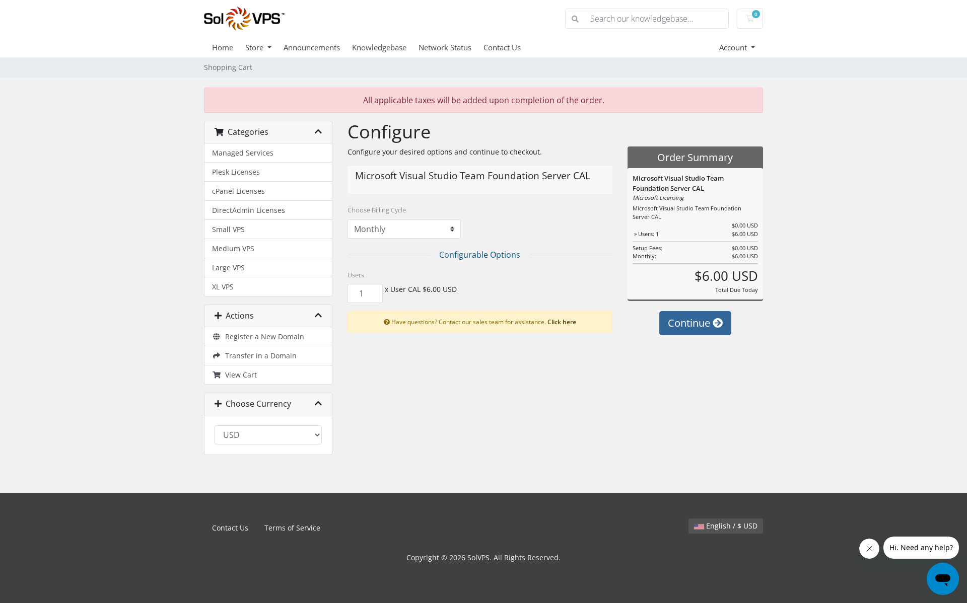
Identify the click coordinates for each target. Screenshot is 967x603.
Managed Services (242, 153)
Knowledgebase (379, 47)
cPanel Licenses (238, 191)
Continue (690, 323)
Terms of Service (292, 528)
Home (222, 47)
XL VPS (223, 286)
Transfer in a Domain (259, 355)
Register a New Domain (262, 336)
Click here (561, 322)
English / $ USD (730, 526)
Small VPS (228, 229)
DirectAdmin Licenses (248, 210)
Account (734, 47)
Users (356, 274)
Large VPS (228, 267)
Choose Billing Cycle (377, 209)
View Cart (239, 375)
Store (255, 47)
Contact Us (502, 47)
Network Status (445, 47)
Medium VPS (233, 248)
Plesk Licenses (236, 172)
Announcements (312, 47)
